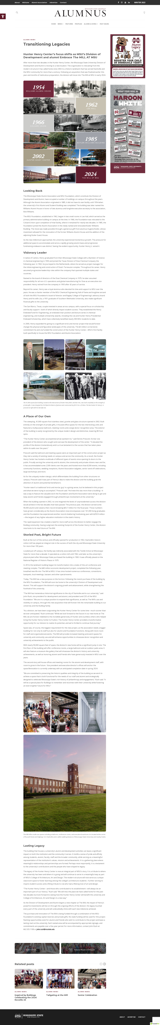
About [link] (17, 2)
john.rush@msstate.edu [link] (46, 929)
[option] (29, 985)
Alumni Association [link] (39, 2)
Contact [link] (63, 2)
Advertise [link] (53, 2)
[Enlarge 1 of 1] (47, 696)
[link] (3, 16)
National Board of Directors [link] (84, 950)
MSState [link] (25, 2)
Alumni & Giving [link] (90, 24)
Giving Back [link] (31, 947)
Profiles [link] (78, 24)
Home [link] (53, 24)
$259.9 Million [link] (31, 950)
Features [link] (69, 24)
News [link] (60, 24)
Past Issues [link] (104, 24)
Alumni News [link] (29, 39)
